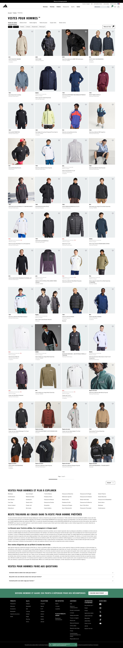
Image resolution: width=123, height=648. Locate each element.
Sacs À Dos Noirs (84, 505)
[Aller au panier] (118, 7)
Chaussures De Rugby (85, 494)
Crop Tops (10, 502)
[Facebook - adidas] (106, 604)
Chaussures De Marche (86, 502)
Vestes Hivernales (84, 499)
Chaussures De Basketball (104, 499)
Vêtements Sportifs (67, 496)
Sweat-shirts (29, 502)
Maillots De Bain (30, 496)
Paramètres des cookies (30, 645)
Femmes (52, 6)
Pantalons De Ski (66, 502)
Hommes (45, 6)
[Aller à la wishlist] (115, 7)
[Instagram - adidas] (106, 608)
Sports (72, 6)
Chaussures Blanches (67, 494)
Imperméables (47, 508)
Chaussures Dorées (49, 502)
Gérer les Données (40, 645)
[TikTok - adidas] (106, 620)
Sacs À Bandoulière (67, 508)
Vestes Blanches (102, 496)
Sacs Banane (11, 499)
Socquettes (47, 505)
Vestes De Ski (65, 499)
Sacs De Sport (29, 494)
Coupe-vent (29, 505)
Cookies (46, 645)
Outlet (78, 6)
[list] (61, 22)
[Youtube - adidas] (106, 624)
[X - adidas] (106, 612)
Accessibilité (84, 645)
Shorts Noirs (101, 502)
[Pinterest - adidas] (106, 616)
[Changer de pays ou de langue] (118, 4)
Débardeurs (11, 508)
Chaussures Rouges (67, 505)
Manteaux (10, 494)
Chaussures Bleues (49, 499)
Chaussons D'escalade (85, 508)
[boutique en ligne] (5, 6)
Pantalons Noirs (48, 496)
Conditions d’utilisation (93, 645)
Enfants (59, 6)
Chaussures (66, 6)
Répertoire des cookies (54, 645)
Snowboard (29, 499)
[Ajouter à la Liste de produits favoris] (32, 31)
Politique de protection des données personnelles (70, 645)
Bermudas (28, 508)
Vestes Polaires (102, 494)
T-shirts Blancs (48, 494)
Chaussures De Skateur (86, 496)
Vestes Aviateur (12, 505)
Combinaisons (11, 496)
